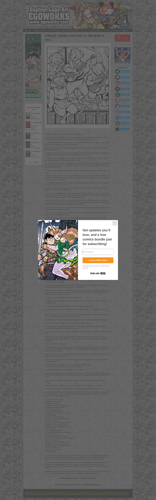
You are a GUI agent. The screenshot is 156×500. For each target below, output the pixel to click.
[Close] (114, 223)
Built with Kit (98, 273)
